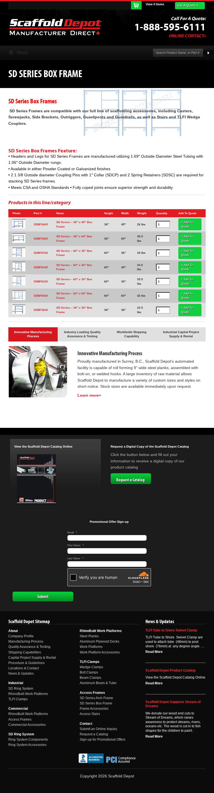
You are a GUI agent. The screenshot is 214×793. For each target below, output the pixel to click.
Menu (22, 52)
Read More (154, 652)
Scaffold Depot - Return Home (55, 27)
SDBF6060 (41, 295)
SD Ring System (20, 688)
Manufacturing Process (25, 641)
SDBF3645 (41, 224)
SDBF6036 (41, 252)
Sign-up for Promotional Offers (102, 739)
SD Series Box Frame (96, 703)
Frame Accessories (94, 709)
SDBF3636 (41, 309)
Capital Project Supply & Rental (32, 658)
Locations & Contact (23, 668)
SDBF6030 (41, 281)
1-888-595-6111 (170, 27)
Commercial (18, 709)
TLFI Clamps (18, 699)
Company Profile (21, 636)
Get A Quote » (187, 5)
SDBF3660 (41, 238)
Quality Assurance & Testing (29, 647)
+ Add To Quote (187, 224)
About (13, 631)
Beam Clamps (90, 678)
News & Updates (21, 673)
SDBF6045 (41, 267)
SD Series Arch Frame (96, 698)
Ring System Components (28, 739)
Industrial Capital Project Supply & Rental (181, 334)
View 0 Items (155, 4)
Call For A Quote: (188, 18)
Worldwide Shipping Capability (132, 334)
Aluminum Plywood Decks (99, 641)
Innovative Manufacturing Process (33, 334)
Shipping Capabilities (24, 652)
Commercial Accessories (27, 725)
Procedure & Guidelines (26, 663)
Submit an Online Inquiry (98, 729)
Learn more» (89, 395)
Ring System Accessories (27, 745)
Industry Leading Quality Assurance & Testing (82, 334)
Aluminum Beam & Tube (98, 683)
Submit (42, 596)
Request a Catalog (130, 479)
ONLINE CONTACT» (187, 35)
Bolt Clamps (89, 672)
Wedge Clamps (91, 667)
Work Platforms (91, 647)
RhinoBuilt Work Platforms (28, 694)
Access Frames (19, 719)
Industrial (15, 683)
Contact (86, 724)
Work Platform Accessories (100, 652)
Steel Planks (89, 636)
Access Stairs (90, 714)
